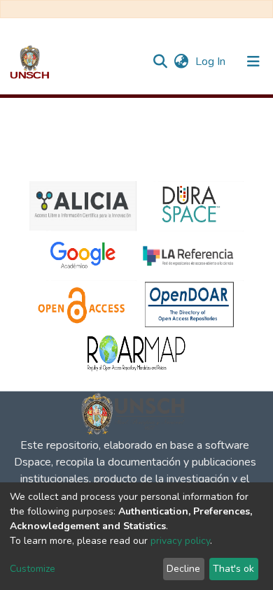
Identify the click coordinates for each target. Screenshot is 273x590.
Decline (183, 568)
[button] (180, 61)
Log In (211, 61)
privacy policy (180, 540)
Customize (32, 568)
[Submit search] (159, 61)
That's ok (233, 568)
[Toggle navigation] (253, 61)
